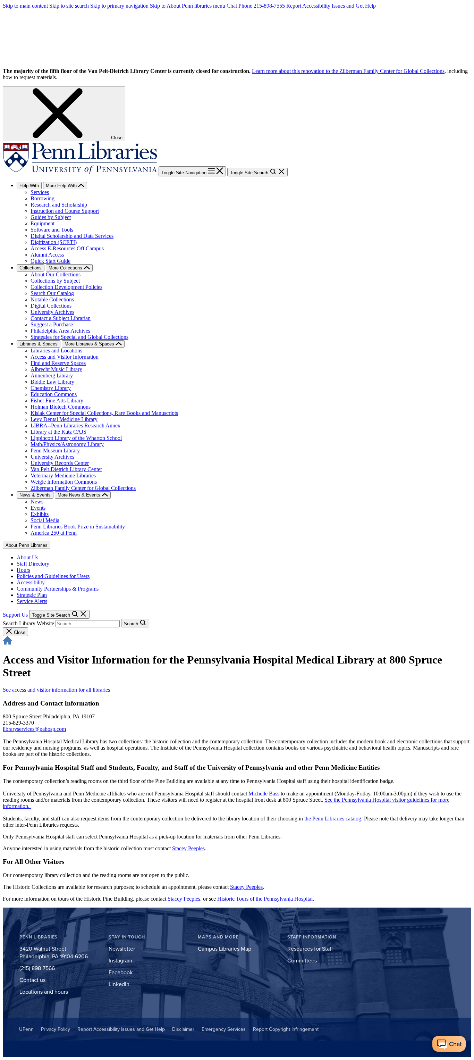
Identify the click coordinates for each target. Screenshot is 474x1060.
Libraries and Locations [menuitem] (56, 350)
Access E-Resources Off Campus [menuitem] (67, 248)
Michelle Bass (263, 793)
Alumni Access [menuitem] (47, 255)
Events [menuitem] (38, 508)
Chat (232, 6)
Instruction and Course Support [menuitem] (65, 211)
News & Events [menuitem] (35, 495)
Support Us (15, 615)
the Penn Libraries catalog (332, 818)
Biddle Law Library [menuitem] (52, 382)
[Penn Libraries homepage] (81, 172)
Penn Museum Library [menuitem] (55, 450)
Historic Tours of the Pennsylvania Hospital (265, 899)
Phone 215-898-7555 (261, 6)
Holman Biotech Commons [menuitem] (61, 407)
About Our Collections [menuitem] (56, 274)
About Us (27, 557)
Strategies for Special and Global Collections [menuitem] (79, 337)
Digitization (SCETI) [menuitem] (54, 242)
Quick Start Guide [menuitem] (50, 261)
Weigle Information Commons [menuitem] (64, 482)
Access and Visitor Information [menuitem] (65, 357)
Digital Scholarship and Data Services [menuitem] (72, 236)
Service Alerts (32, 601)
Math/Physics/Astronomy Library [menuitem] (67, 444)
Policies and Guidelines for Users (53, 576)
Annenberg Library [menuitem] (52, 375)
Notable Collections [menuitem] (52, 299)
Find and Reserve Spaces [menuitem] (58, 363)
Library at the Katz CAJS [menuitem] (58, 432)
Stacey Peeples (188, 848)
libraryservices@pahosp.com (34, 729)
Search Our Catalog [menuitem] (52, 293)
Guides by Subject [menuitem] (51, 217)
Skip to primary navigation (119, 6)
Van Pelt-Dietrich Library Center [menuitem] (66, 469)
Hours (23, 570)
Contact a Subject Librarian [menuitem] (61, 318)
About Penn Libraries (27, 545)
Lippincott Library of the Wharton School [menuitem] (76, 438)
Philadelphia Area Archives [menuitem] (60, 331)
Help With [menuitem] (29, 185)
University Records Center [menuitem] (60, 463)
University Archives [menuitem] (52, 312)
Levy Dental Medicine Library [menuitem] (64, 419)
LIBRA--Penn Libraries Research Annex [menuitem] (75, 425)
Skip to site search (69, 6)
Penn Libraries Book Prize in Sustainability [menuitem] (78, 526)
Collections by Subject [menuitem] (55, 281)
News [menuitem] (37, 501)
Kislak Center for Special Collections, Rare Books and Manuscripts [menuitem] (104, 413)
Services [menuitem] (40, 192)
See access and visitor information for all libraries (56, 690)
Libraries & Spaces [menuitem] (38, 344)
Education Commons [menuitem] (54, 394)
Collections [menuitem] (30, 267)
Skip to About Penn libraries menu (187, 6)
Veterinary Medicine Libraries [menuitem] (63, 475)
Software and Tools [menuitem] (52, 230)
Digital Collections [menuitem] (51, 306)
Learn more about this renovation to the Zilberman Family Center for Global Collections (348, 71)
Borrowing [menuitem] (42, 198)
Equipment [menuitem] (42, 223)
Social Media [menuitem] (45, 520)
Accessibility (31, 582)
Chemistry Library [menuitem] (51, 388)
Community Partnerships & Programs (58, 589)
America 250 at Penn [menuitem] (54, 533)
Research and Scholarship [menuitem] (59, 205)
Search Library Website (28, 623)
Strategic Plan (32, 595)
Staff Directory (33, 564)
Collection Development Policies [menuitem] (66, 287)
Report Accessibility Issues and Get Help (331, 6)
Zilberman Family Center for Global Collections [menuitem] (83, 488)
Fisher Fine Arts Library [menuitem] (57, 400)
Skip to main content (25, 6)
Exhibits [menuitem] (40, 514)
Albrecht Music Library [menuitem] (56, 369)
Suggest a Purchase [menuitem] (52, 324)
